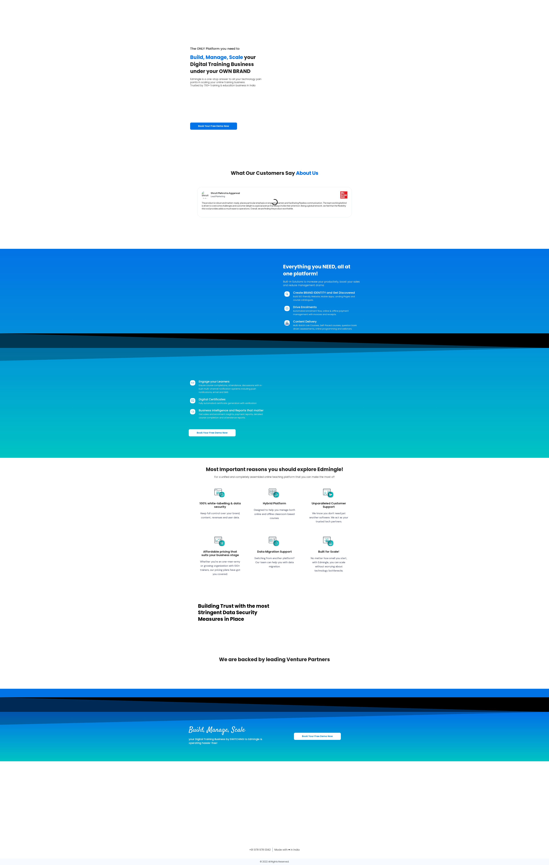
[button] (193, 202)
